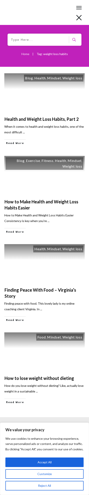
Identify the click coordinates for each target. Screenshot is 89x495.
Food (41, 337)
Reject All (44, 485)
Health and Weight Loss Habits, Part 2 (42, 119)
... (24, 132)
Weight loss (72, 78)
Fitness (47, 160)
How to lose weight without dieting (39, 378)
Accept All (45, 462)
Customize (44, 474)
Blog (29, 78)
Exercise (33, 160)
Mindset (54, 78)
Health (40, 78)
